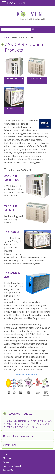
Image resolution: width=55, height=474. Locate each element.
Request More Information (19, 436)
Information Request (12, 466)
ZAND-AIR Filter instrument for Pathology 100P (29, 424)
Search (33, 29)
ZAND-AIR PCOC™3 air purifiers (22, 427)
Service (6, 462)
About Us (7, 458)
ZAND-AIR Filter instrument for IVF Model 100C (29, 420)
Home (6, 37)
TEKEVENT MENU (16, 2)
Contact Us (8, 470)
